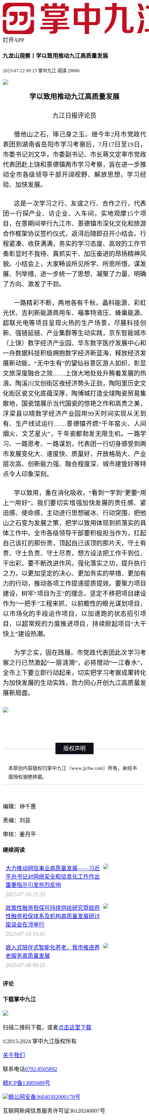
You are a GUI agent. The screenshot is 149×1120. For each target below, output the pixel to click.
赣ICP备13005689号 (26, 1083)
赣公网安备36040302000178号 (44, 1097)
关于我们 (14, 1055)
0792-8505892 (41, 1069)
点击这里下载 (74, 1027)
